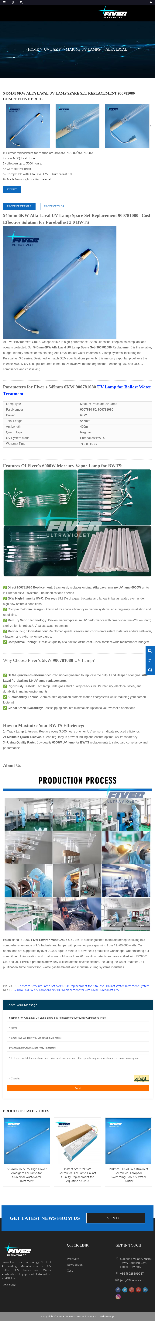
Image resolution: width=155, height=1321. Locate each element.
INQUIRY (12, 189)
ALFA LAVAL (116, 49)
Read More (9, 1285)
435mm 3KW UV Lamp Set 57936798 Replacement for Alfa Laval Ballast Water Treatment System (85, 986)
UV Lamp (52, 49)
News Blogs (75, 1264)
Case (70, 1270)
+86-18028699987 (132, 1273)
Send (78, 1088)
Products (73, 1259)
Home (33, 49)
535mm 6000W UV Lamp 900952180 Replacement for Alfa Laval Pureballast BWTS (67, 990)
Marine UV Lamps (83, 49)
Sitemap (109, 1316)
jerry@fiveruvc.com (133, 1280)
